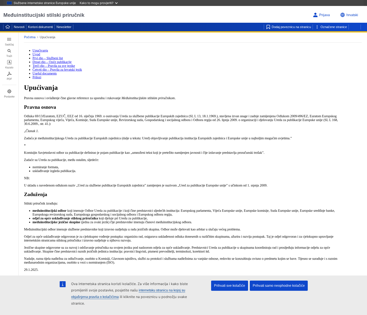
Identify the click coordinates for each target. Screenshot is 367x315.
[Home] (7, 27)
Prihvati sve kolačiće (229, 285)
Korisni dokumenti (40, 27)
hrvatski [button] (352, 15)
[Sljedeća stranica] (355, 27)
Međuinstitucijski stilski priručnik (43, 15)
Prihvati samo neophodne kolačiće (279, 285)
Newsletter (63, 27)
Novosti (19, 27)
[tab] (9, 41)
